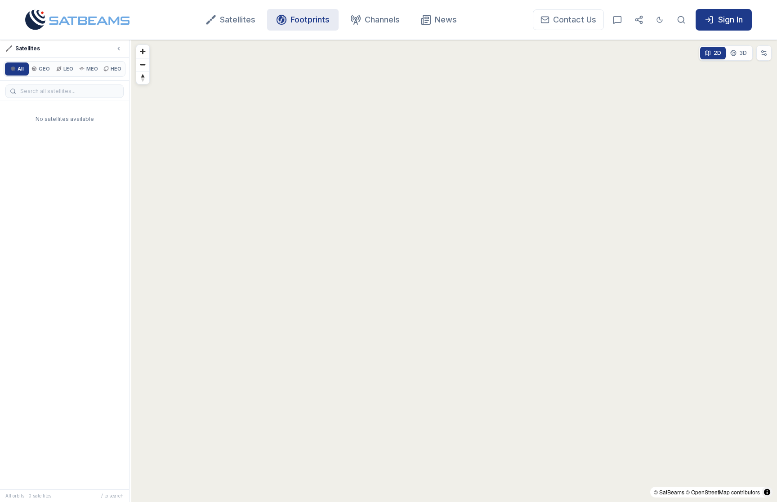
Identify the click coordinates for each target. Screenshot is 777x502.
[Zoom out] (142, 64)
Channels (382, 19)
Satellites (237, 19)
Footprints (310, 19)
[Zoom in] (142, 51)
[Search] (681, 20)
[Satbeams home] (77, 19)
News (446, 19)
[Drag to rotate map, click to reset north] (142, 77)
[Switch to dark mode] (659, 20)
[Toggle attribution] (767, 492)
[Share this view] (639, 20)
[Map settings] (764, 53)
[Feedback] (617, 20)
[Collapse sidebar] (119, 48)
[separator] (130, 271)
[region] (454, 271)
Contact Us (574, 19)
